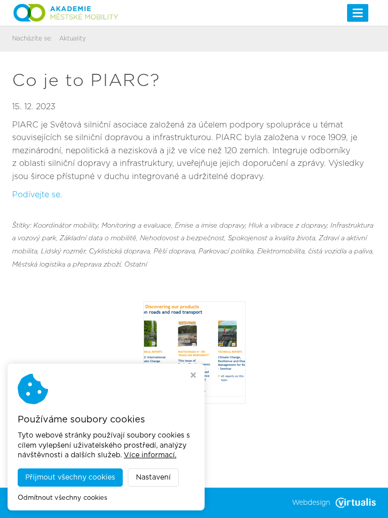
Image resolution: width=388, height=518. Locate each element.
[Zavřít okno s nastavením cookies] (193, 376)
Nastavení (153, 477)
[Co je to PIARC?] (194, 352)
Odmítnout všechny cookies (62, 498)
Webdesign (311, 502)
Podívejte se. (37, 195)
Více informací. (150, 455)
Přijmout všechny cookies (70, 477)
